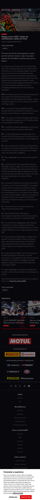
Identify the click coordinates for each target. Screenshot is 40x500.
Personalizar (13, 497)
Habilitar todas (26, 497)
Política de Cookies (18, 493)
